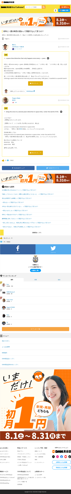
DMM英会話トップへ (8, 358)
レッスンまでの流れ (40, 454)
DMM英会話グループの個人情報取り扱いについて (25, 478)
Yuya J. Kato (10, 299)
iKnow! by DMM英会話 (6, 475)
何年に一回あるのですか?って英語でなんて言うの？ (17, 214)
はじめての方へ (4, 451)
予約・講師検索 (39, 457)
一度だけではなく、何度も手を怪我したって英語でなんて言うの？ (21, 227)
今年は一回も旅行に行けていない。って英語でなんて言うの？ (20, 206)
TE (7, 322)
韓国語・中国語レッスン (24, 457)
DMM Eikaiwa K (11, 292)
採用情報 (19, 484)
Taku (8, 315)
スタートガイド (4, 454)
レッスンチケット (39, 462)
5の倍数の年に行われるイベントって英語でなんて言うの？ (19, 190)
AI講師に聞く (65, 10)
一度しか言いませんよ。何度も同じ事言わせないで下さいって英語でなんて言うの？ (26, 223)
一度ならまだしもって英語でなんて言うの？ (15, 210)
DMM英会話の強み (5, 457)
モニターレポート (5, 462)
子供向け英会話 (21, 459)
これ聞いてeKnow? (22, 465)
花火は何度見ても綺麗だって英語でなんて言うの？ (17, 198)
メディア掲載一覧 (22, 481)
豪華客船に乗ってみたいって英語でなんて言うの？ (17, 218)
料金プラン (20, 451)
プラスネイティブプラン (24, 454)
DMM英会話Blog (4, 483)
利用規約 (4, 353)
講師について (38, 451)
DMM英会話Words (5, 480)
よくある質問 (6, 347)
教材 (36, 459)
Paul (8, 284)
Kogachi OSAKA (11, 307)
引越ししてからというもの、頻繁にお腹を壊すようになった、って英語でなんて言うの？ (28, 194)
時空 (21, 129)
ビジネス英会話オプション (24, 462)
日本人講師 (3, 459)
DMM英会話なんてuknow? (7, 477)
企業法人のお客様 (61, 462)
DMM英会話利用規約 (23, 475)
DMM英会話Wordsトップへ (10, 364)
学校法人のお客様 (61, 467)
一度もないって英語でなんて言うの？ (13, 202)
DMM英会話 (29, 91)
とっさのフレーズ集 (40, 477)
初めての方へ (6, 341)
